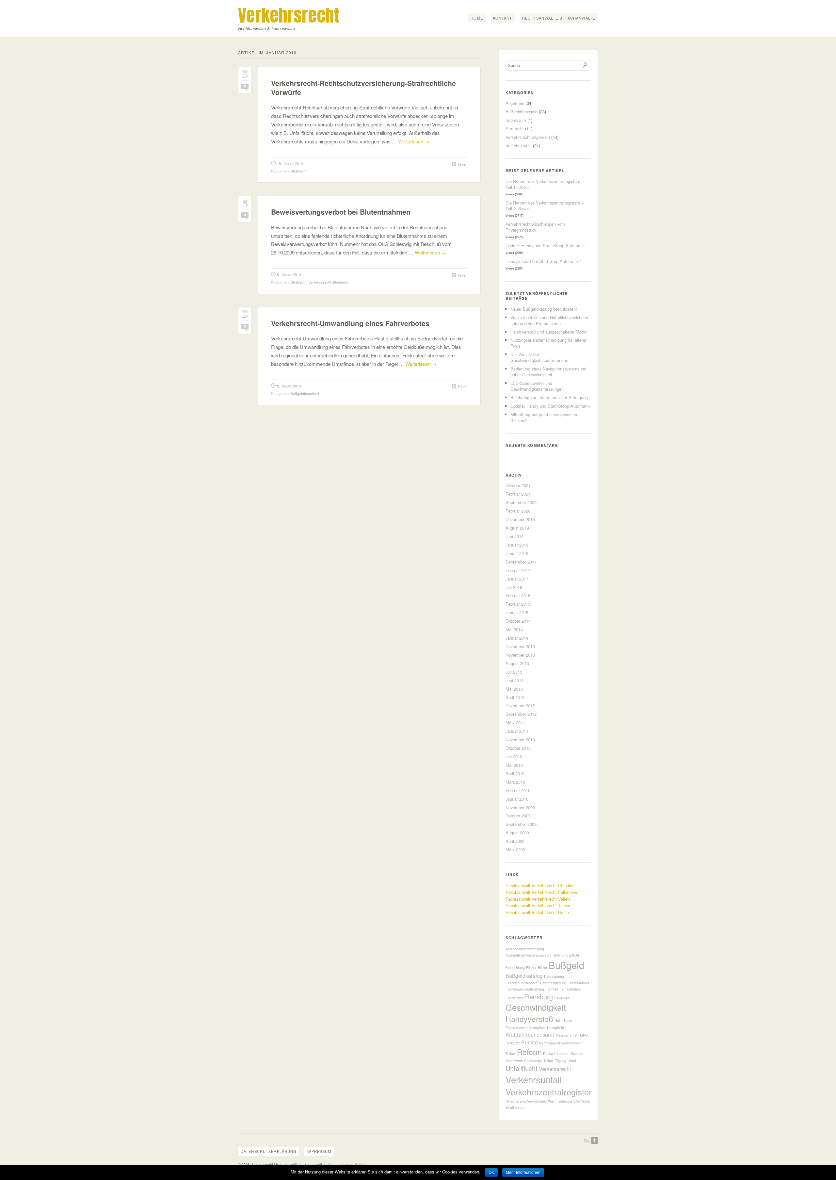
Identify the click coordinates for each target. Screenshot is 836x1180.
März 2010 (515, 782)
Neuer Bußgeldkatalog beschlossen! (543, 309)
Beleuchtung (515, 967)
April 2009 (515, 841)
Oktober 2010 (518, 748)
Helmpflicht (555, 1027)
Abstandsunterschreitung (525, 948)
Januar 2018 (517, 553)
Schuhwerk (514, 1060)
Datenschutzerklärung (269, 1151)
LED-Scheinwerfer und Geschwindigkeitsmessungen (537, 386)
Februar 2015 (518, 604)
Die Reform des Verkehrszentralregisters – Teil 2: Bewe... (545, 206)
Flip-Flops (562, 997)
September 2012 (521, 714)
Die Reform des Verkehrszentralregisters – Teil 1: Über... (545, 184)
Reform (529, 1051)
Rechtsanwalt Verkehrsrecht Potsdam (540, 885)
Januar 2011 (517, 731)
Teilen (462, 164)
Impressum (516, 120)
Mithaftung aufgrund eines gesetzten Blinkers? (544, 417)
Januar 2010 (517, 799)
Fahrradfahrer (570, 989)
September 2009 (521, 824)
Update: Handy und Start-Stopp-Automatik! (546, 245)
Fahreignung (554, 976)
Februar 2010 (518, 790)
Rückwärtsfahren (556, 1053)
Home (477, 18)
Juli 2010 (514, 756)
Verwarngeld (537, 1101)
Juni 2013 (514, 680)
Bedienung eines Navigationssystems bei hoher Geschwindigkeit (548, 372)
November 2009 (520, 807)
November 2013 (520, 655)
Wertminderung (560, 1101)
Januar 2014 (517, 638)
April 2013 (515, 697)
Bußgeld (566, 965)
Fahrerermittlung (553, 982)
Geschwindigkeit (536, 1007)
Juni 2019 (514, 536)
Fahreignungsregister (522, 982)
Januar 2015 (517, 612)
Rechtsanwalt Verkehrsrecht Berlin (537, 912)
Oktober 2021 (518, 485)
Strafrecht (298, 170)
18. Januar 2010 (290, 163)
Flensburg (538, 996)
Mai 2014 (514, 629)
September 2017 (521, 562)
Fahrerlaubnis (578, 982)
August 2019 (517, 528)
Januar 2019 (517, 545)
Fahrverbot (514, 997)
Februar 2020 (518, 511)
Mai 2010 (514, 765)
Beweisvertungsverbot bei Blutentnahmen (340, 212)
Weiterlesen (413, 141)
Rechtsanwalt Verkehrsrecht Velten (538, 899)
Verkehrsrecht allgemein (328, 282)
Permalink (245, 75)
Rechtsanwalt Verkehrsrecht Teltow (538, 905)
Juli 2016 (514, 587)
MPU (584, 1035)
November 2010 (520, 739)
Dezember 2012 (520, 705)
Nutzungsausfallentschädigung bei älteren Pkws (548, 343)
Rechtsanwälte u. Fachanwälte (558, 18)
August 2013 (517, 663)
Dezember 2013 (520, 646)
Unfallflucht (522, 1068)
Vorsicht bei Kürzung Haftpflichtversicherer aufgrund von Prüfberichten (549, 320)
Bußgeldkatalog (524, 975)
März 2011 (515, 722)
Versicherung (516, 1101)
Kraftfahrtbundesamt (530, 1034)
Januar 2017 (517, 579)
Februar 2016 (518, 595)
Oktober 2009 (518, 815)
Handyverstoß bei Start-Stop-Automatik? (543, 261)
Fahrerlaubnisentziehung (525, 989)
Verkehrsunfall (519, 145)
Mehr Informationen (523, 1172)
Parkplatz (513, 1043)
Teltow (548, 1060)
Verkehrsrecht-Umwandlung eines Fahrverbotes (350, 323)
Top (586, 1140)
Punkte (529, 1042)
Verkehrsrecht (288, 15)
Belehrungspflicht (566, 955)
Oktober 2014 (518, 621)
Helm (559, 1020)
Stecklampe (533, 1060)
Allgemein (515, 103)
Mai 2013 (514, 689)
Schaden (578, 1053)
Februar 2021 (518, 494)
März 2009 (515, 849)
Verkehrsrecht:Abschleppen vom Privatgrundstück (535, 227)
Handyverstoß (529, 1018)
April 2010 (515, 773)
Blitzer (542, 967)
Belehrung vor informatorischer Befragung (549, 397)
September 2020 (521, 502)
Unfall (572, 1060)
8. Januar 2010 (289, 274)
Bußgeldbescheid (304, 393)
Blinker (531, 967)
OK (491, 1172)
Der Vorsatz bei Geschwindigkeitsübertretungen (539, 357)
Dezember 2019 (520, 519)
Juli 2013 (514, 672)
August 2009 (517, 832)
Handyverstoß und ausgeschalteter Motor (548, 332)
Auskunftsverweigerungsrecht (528, 955)
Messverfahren (567, 1035)
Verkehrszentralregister (549, 1092)
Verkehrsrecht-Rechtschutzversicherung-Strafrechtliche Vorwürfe (363, 87)
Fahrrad (551, 989)
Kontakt (502, 18)
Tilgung (560, 1060)
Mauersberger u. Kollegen (348, 1164)
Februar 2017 (518, 570)
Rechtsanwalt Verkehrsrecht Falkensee (541, 892)
